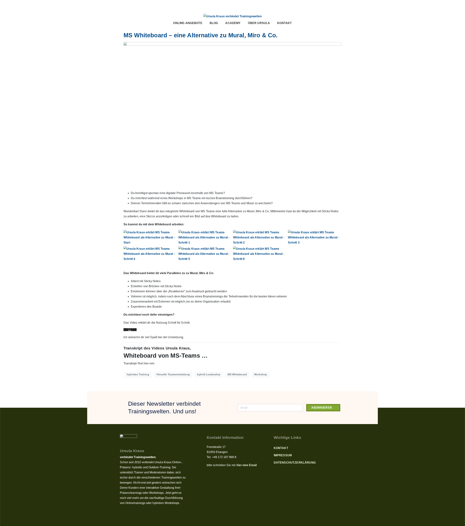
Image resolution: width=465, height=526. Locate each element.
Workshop (260, 374)
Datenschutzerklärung (295, 462)
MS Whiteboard (237, 374)
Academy (232, 23)
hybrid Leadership (208, 374)
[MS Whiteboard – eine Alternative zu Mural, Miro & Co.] (232, 114)
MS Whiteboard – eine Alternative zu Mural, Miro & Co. (201, 35)
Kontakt (284, 23)
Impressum (283, 455)
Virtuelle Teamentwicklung (173, 374)
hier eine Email (246, 465)
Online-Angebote (187, 23)
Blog (214, 23)
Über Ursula (259, 23)
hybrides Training (138, 374)
